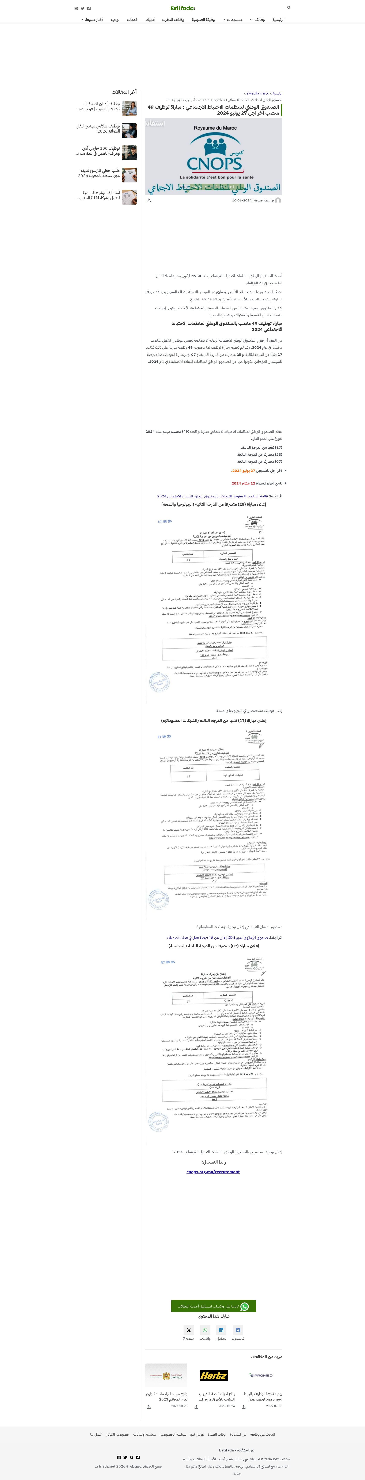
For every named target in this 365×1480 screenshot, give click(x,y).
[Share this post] (149, 200)
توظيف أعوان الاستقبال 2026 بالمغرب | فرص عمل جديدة (98, 106)
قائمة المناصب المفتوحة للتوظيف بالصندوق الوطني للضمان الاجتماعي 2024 (213, 496)
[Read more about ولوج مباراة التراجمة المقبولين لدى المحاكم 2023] (166, 1375)
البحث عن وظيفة (262, 1434)
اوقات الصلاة (217, 1434)
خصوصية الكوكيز (117, 1434)
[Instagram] (76, 8)
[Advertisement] (182, 54)
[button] (289, 8)
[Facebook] (89, 8)
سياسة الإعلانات (144, 1434)
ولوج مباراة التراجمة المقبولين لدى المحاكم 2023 (166, 1396)
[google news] (131, 1457)
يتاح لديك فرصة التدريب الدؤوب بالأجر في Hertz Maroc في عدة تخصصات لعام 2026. (216, 1396)
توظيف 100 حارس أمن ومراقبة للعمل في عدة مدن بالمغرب (99, 150)
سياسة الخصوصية (173, 1434)
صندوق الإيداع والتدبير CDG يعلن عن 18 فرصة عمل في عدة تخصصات (218, 937)
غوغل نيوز (197, 1434)
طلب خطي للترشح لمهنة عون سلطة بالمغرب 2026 (99, 173)
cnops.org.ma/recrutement (213, 1172)
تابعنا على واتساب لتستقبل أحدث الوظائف (209, 1306)
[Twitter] (82, 8)
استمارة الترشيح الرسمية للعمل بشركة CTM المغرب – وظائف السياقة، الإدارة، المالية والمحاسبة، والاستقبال (97, 195)
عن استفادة (238, 1434)
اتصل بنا (96, 1434)
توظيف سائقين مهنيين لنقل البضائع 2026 (98, 128)
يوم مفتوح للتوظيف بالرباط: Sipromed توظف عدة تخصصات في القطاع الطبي (262, 1396)
